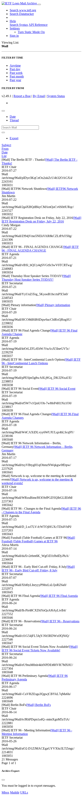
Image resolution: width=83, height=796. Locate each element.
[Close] (3, 779)
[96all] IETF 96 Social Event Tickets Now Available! (40, 648)
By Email (39, 96)
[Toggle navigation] (39, 4)
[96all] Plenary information (53, 305)
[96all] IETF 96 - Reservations (59, 621)
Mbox (5, 792)
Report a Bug (22, 96)
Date (13, 116)
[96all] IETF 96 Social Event (56, 388)
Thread (14, 120)
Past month (17, 76)
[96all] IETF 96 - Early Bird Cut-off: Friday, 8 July (38, 568)
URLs (24, 792)
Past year (15, 80)
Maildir (14, 792)
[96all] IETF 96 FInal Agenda (59, 596)
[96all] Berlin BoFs (38, 705)
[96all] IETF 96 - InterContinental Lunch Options (41, 361)
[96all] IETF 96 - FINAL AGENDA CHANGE (40, 248)
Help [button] (13, 21)
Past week (16, 73)
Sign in (14, 35)
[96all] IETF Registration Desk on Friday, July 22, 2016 (41, 219)
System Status (56, 96)
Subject (6, 145)
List (4, 156)
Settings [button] (15, 28)
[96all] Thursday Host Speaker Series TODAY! (36, 277)
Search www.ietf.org (23, 10)
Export (14, 138)
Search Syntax (19, 24)
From (5, 148)
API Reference (38, 24)
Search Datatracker (22, 14)
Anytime (15, 65)
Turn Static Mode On (31, 32)
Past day (15, 69)
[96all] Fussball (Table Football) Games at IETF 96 (38, 539)
